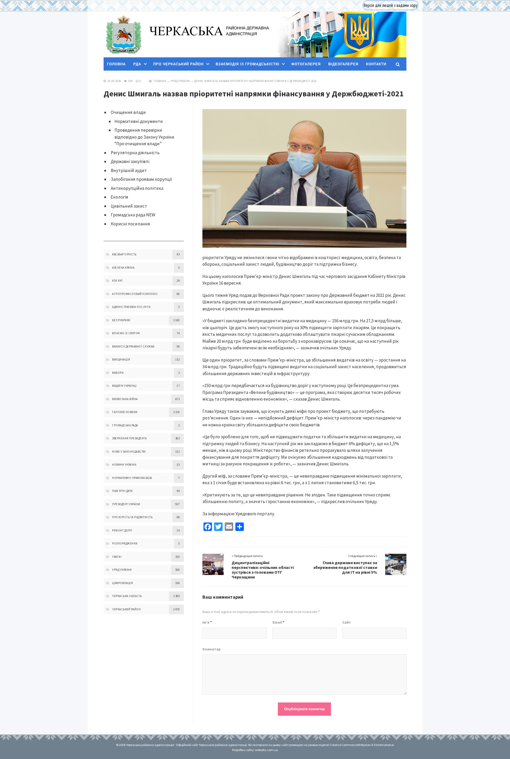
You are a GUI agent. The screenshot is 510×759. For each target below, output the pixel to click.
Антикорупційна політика (137, 188)
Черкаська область (127, 596)
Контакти (376, 64)
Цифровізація (122, 583)
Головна (116, 64)
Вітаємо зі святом (126, 333)
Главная (160, 81)
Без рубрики (121, 320)
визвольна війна (125, 399)
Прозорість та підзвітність (132, 517)
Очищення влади (128, 112)
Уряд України (180, 81)
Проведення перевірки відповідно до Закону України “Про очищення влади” (144, 137)
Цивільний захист (129, 206)
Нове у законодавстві (129, 451)
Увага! (116, 557)
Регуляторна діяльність (135, 153)
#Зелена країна (123, 267)
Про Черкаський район (178, 64)
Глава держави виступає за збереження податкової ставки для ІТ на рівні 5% (345, 567)
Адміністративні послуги (131, 307)
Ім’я (207, 622)
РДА (137, 64)
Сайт (346, 622)
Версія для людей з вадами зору (390, 5)
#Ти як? (117, 280)
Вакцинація (121, 359)
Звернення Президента (129, 438)
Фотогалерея (306, 64)
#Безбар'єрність (124, 254)
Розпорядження (125, 543)
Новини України (124, 464)
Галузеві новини (125, 412)
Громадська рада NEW (133, 215)
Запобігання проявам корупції (141, 179)
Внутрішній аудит (129, 170)
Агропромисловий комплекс (135, 294)
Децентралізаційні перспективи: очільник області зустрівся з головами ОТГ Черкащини (263, 570)
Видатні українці (124, 386)
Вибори (118, 373)
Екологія (119, 197)
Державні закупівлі (130, 161)
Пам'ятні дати (122, 491)
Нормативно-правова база (132, 478)
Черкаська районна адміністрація (123, 34)
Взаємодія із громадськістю (247, 64)
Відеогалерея (343, 64)
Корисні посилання (130, 224)
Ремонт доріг (122, 530)
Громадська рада (125, 425)
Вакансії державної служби (133, 346)
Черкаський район (126, 609)
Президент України (126, 504)
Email (278, 622)
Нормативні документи (138, 121)
